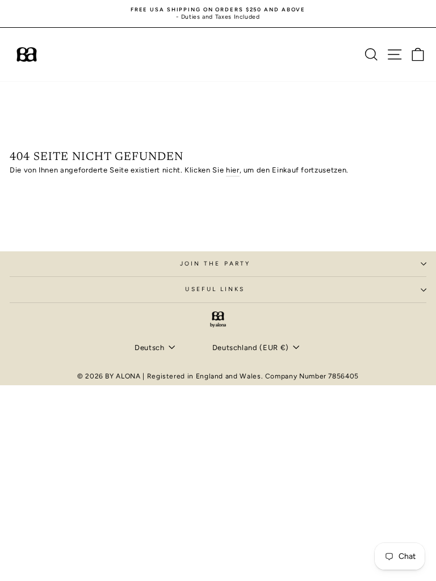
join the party (215, 263)
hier (233, 170)
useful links (215, 289)
